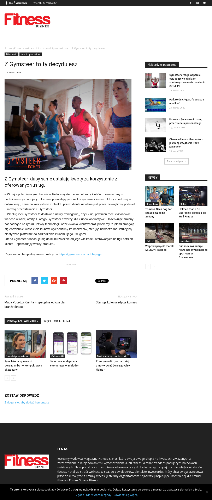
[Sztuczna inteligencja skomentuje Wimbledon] (70, 344)
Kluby (183, 204)
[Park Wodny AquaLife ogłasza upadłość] (155, 105)
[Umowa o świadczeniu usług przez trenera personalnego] (155, 125)
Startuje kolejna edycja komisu (116, 302)
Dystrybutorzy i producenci (111, 356)
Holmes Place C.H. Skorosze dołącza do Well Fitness (192, 213)
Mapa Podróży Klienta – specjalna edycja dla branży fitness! (35, 305)
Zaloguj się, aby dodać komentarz (27, 402)
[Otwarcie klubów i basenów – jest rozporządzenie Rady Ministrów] (155, 144)
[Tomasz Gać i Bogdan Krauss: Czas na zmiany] (159, 196)
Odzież (150, 241)
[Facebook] (191, 2)
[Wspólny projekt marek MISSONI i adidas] (159, 233)
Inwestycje (185, 241)
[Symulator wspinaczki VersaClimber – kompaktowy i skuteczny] (25, 344)
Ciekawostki (57, 356)
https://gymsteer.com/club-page (80, 254)
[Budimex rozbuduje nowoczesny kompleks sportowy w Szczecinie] (193, 233)
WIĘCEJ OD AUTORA (56, 321)
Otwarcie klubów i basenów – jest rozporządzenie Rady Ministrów (186, 143)
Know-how (152, 204)
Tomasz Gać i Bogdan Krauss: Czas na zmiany (158, 213)
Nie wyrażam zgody (98, 494)
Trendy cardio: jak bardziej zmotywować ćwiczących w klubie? (113, 365)
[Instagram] (197, 2)
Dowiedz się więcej (125, 494)
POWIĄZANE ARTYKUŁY (23, 321)
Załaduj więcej (175, 161)
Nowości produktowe (31, 54)
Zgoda (80, 494)
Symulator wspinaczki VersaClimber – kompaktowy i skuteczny (23, 365)
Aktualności (11, 54)
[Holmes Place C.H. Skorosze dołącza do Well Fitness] (193, 196)
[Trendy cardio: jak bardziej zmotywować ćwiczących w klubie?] (116, 344)
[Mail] (204, 2)
